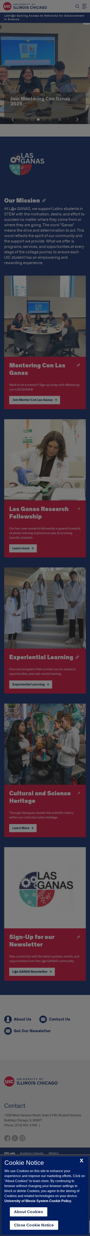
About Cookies (28, 1212)
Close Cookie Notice (34, 1225)
